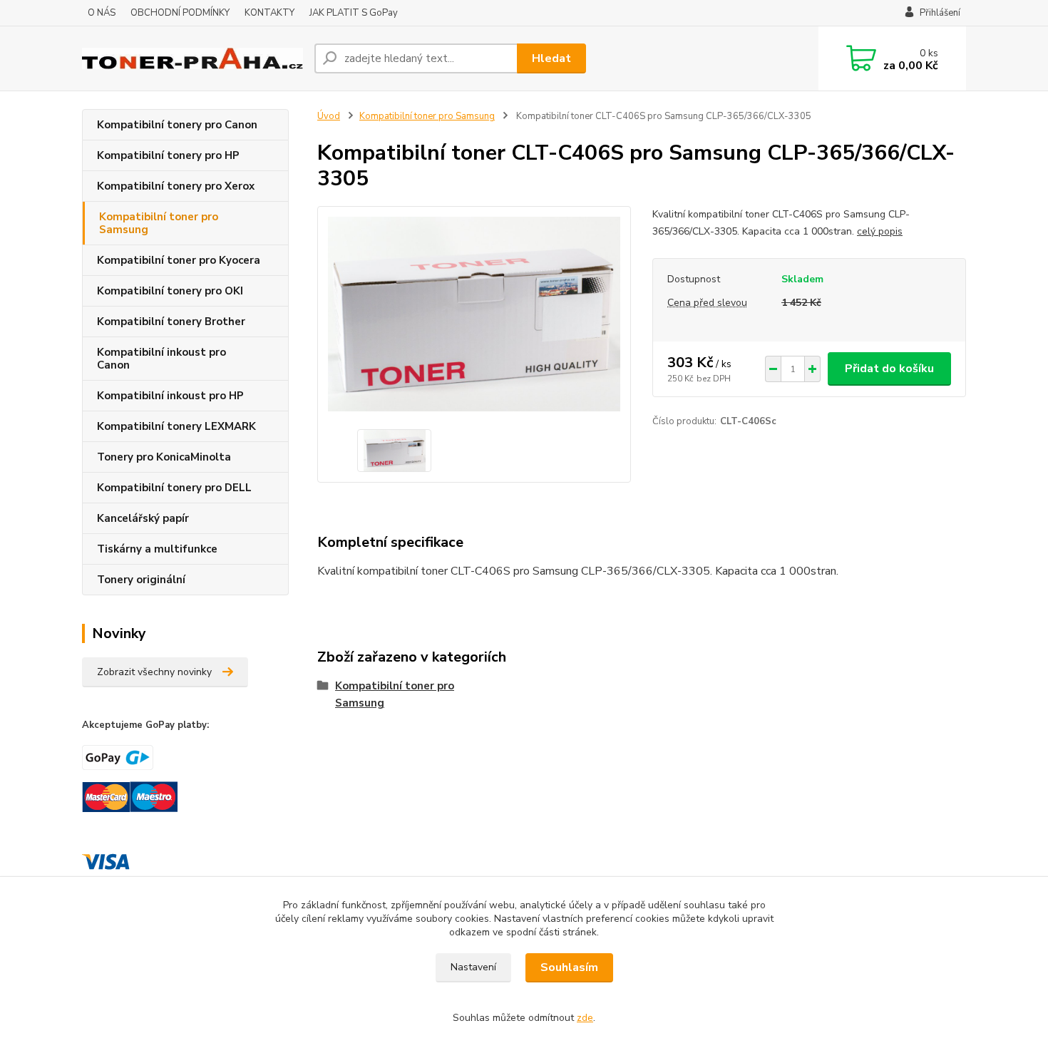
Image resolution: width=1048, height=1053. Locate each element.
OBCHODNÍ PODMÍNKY (180, 12)
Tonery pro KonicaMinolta (164, 457)
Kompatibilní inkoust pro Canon (161, 358)
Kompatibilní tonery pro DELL (174, 488)
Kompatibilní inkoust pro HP (170, 396)
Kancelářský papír (143, 518)
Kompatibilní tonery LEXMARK (176, 426)
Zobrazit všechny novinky (154, 672)
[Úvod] (192, 59)
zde (585, 1017)
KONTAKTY (269, 12)
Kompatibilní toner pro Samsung (158, 223)
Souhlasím (569, 967)
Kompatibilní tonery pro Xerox (176, 186)
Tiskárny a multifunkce (157, 549)
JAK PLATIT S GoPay (353, 12)
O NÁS (101, 12)
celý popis (880, 231)
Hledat (551, 58)
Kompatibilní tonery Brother (171, 321)
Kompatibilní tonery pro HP (168, 155)
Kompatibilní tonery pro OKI (170, 291)
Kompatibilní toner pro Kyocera (178, 260)
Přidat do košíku (889, 368)
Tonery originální (141, 579)
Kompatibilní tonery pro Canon (177, 125)
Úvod (328, 116)
